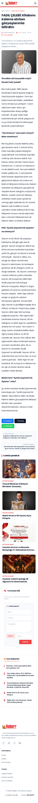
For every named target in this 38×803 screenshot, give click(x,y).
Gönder (25, 642)
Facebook (8, 421)
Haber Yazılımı (12, 795)
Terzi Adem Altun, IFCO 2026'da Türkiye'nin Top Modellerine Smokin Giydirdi (20, 675)
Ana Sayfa (6, 11)
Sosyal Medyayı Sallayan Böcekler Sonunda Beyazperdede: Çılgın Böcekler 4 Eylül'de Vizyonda (20, 685)
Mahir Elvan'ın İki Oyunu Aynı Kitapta (18, 694)
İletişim (4, 759)
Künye (4, 755)
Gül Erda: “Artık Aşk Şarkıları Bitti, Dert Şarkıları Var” (18, 667)
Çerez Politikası (7, 781)
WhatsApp (8, 426)
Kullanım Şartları (7, 777)
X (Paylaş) (20, 421)
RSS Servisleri (6, 762)
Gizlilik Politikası (7, 774)
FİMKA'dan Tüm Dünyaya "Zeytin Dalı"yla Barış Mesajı (19, 701)
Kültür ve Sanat (18, 11)
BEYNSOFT (30, 795)
